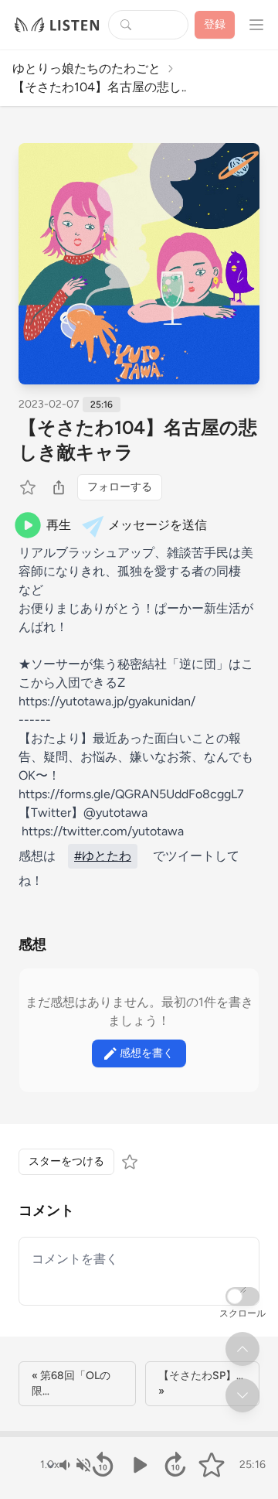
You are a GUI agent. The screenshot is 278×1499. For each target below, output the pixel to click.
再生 (58, 524)
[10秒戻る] (103, 1465)
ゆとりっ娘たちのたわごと (86, 68)
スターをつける (66, 1161)
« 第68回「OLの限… (71, 1383)
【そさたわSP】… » (200, 1383)
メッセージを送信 (157, 524)
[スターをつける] (29, 487)
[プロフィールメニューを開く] (256, 24)
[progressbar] (139, 1434)
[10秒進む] (175, 1465)
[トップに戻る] (242, 1349)
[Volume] (74, 1465)
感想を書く (147, 1053)
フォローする (119, 486)
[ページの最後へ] (242, 1395)
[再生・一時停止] (139, 1465)
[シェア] (58, 487)
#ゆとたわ (102, 856)
